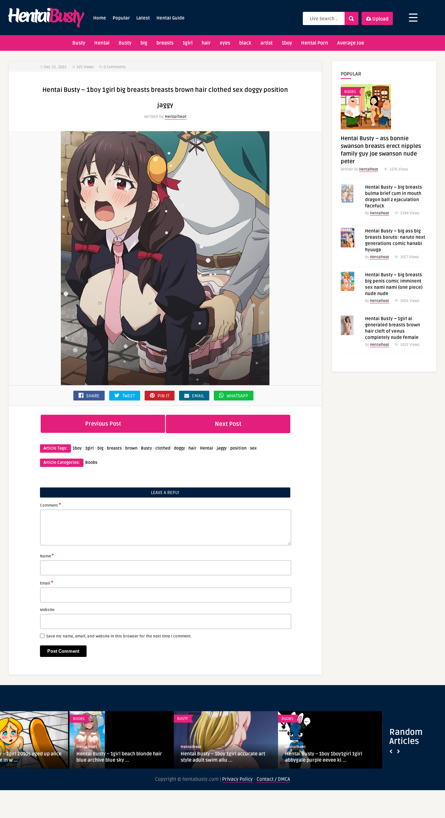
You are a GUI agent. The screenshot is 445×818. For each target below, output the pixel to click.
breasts (164, 43)
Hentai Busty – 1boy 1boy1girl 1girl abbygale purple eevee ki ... (254, 757)
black (245, 43)
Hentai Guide (170, 18)
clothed (162, 448)
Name (47, 556)
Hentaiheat (175, 116)
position (238, 448)
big (143, 43)
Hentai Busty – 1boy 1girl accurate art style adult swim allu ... (153, 757)
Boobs (91, 462)
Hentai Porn (314, 43)
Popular (121, 18)
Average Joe (350, 43)
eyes (225, 43)
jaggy (222, 448)
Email (46, 583)
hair (206, 43)
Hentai (102, 43)
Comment (50, 505)
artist (266, 43)
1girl (188, 43)
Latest (143, 18)
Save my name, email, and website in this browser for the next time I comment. (119, 636)
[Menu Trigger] (413, 17)
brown (131, 448)
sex (253, 448)
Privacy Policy (237, 779)
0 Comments (115, 67)
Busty (78, 43)
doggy (179, 448)
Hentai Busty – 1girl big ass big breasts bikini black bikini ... (363, 757)
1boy (287, 43)
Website (47, 609)
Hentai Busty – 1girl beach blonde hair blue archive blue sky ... (49, 757)
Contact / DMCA (273, 779)
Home (99, 18)
